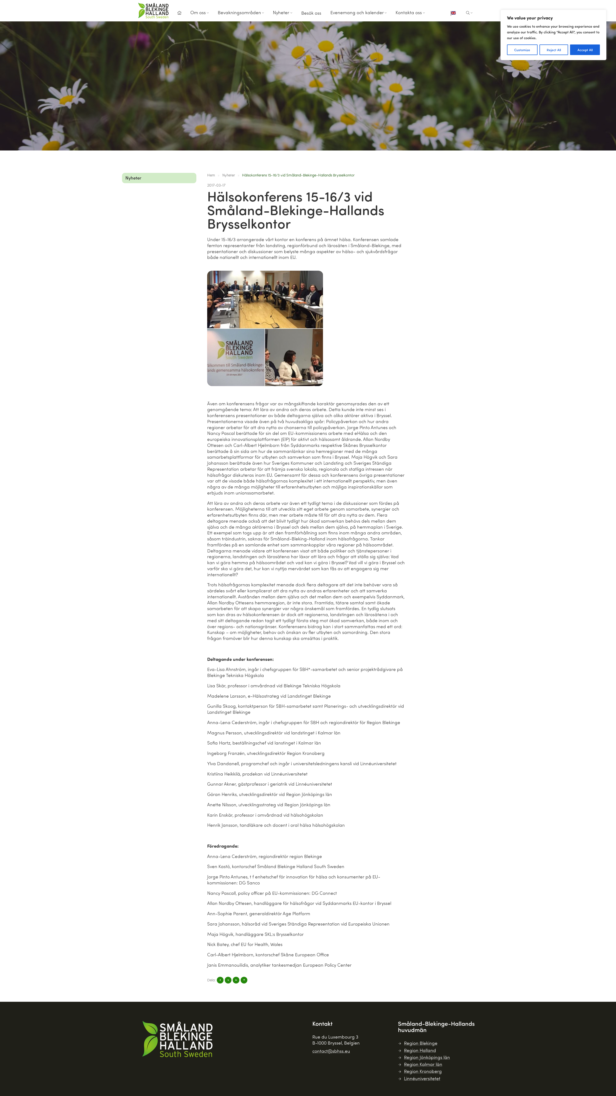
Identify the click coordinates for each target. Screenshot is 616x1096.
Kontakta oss (409, 12)
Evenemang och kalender (357, 12)
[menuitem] (179, 14)
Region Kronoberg (423, 1071)
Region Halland (420, 1050)
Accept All (585, 50)
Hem (211, 175)
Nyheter (281, 12)
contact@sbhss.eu (331, 1051)
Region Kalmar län (423, 1064)
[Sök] (469, 13)
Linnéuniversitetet (422, 1078)
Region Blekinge (420, 1043)
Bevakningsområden (239, 12)
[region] (553, 35)
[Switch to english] (453, 13)
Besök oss (311, 13)
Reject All (554, 50)
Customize (522, 50)
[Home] (179, 13)
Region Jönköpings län (427, 1057)
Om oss (198, 12)
